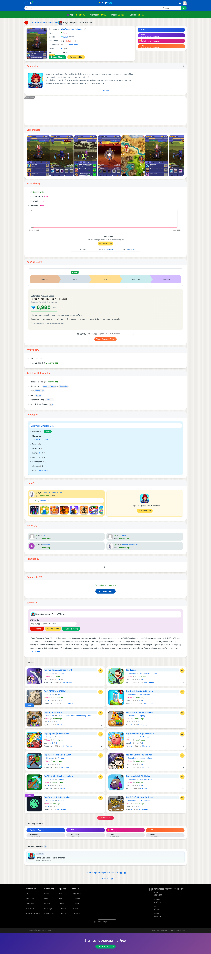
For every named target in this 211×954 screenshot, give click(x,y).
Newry (60, 737)
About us (30, 899)
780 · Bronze (61, 810)
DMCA (49, 930)
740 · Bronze (143, 810)
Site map (30, 908)
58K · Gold (145, 746)
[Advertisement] (94, 111)
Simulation (49, 673)
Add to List (77, 57)
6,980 (68, 37)
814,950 (102, 15)
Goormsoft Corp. (145, 758)
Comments (49, 913)
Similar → (145, 30)
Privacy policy (41, 930)
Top (60, 899)
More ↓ (105, 90)
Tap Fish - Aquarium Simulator (139, 712)
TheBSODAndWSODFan (52, 493)
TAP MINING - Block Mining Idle (58, 776)
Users (46, 894)
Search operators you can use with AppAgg (106, 873)
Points (47, 904)
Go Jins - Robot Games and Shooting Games (75, 716)
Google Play (56, 57)
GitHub (76, 904)
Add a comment (71, 45)
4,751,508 (80, 15)
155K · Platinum (67, 704)
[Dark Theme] (180, 3)
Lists (46, 899)
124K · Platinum (66, 746)
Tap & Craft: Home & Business (139, 797)
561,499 (140, 15)
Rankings (48, 908)
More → (106, 817)
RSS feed (36, 651)
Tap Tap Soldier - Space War (139, 755)
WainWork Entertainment (43, 426)
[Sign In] (185, 3)
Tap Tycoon (131, 670)
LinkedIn (77, 899)
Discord (76, 913)
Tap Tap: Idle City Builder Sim (139, 691)
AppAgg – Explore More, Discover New (171, 930)
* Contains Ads (37, 192)
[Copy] (183, 66)
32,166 (121, 15)
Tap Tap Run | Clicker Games (57, 733)
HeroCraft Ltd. (144, 694)
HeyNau (61, 779)
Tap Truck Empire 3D (53, 712)
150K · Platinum (67, 682)
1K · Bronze (142, 725)
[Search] (184, 8)
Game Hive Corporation (148, 673)
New (61, 894)
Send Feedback (33, 913)
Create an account (105, 946)
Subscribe (43, 470)
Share (38, 629)
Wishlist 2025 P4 (44, 501)
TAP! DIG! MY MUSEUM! (55, 691)
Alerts (63, 908)
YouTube (77, 894)
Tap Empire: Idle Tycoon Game (140, 733)
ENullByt (61, 801)
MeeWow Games (145, 737)
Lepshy (142, 716)
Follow (48, 431)
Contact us (30, 904)
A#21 (124, 535)
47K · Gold (144, 789)
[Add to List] (100, 670)
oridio (60, 694)
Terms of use (30, 930)
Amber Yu (46, 545)
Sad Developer (145, 801)
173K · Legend (148, 682)
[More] (101, 682)
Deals (61, 904)
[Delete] (45, 846)
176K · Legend (147, 704)
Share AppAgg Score (105, 339)
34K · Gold (145, 767)
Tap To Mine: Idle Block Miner (57, 797)
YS (43, 535)
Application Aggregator (175, 889)
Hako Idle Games (146, 779)
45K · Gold (63, 789)
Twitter (76, 908)
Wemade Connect (65, 673)
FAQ (27, 894)
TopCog (61, 758)
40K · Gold (64, 767)
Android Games (41, 439)
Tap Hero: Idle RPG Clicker (138, 776)
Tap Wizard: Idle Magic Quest (57, 755)
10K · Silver (60, 725)
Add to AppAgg (106, 878)
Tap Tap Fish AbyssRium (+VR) (58, 670)
